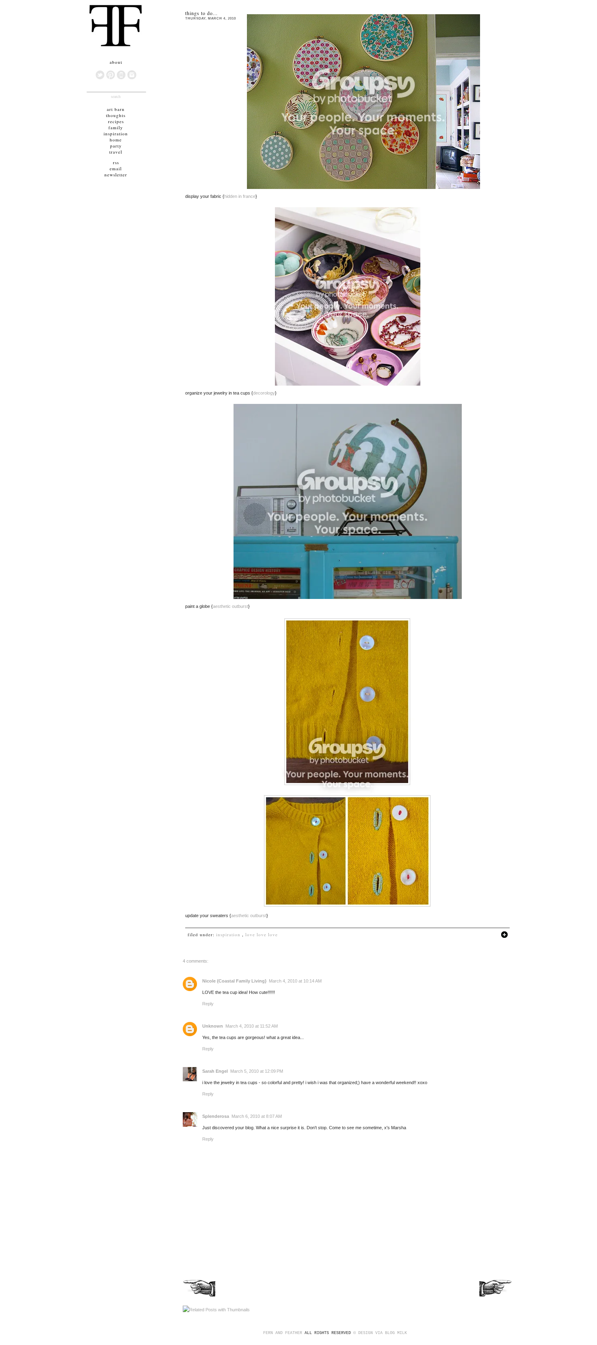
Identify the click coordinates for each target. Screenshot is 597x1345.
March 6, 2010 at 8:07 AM (256, 1116)
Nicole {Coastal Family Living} (234, 980)
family (115, 127)
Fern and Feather (282, 1333)
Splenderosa (215, 1116)
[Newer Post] (200, 1296)
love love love (261, 934)
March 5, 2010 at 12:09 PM (256, 1071)
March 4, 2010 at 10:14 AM (295, 980)
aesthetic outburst (230, 606)
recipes (116, 121)
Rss (116, 162)
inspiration (228, 934)
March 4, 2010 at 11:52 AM (251, 1026)
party (116, 146)
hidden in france (239, 196)
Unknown (212, 1026)
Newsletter (115, 174)
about (116, 62)
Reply (208, 1003)
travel (115, 152)
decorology (264, 392)
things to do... (201, 13)
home (116, 140)
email (116, 168)
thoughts (115, 115)
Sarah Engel (215, 1071)
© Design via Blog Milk (380, 1333)
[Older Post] (495, 1296)
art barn (116, 109)
